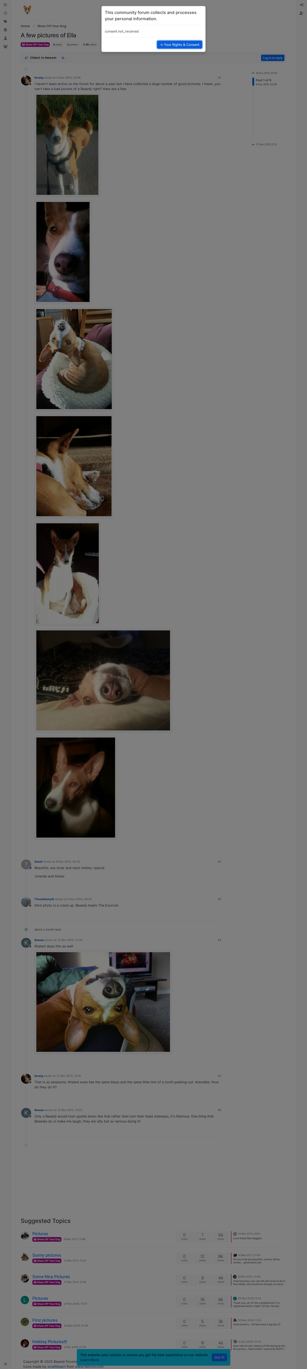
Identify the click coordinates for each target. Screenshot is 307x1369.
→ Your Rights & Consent (179, 45)
